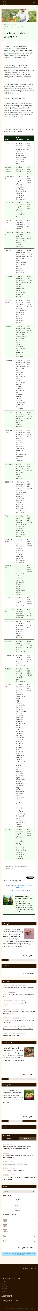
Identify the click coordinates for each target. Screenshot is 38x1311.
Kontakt (33, 1268)
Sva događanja (28, 973)
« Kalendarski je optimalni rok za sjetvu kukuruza (19, 886)
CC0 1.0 (9, 29)
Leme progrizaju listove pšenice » (22, 890)
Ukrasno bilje (5, 1291)
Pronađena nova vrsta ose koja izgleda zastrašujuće (18, 1029)
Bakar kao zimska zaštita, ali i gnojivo (13, 1170)
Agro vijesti (7, 1296)
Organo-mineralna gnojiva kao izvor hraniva (15, 1164)
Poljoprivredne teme (11, 1278)
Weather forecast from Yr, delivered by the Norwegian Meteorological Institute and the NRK (19, 1253)
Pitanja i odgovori (10, 1301)
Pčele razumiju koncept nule (11, 1035)
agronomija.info (22, 1308)
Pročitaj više (28, 956)
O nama (25, 1268)
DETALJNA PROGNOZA (26, 1248)
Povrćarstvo (5, 1286)
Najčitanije (27, 1139)
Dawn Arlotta (25, 27)
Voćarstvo (4, 1281)
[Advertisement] (20, 123)
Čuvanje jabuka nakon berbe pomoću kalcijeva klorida (18, 988)
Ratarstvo (4, 1289)
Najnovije (10, 1139)
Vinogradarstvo (6, 1284)
